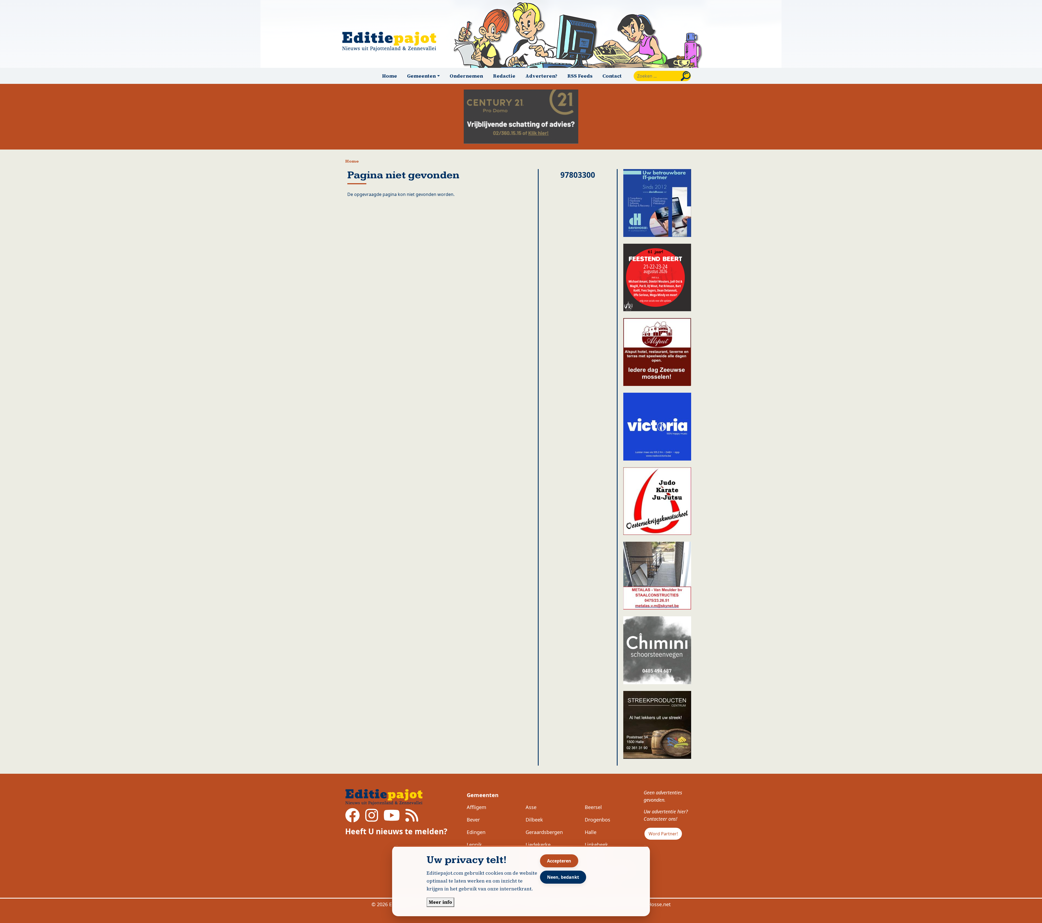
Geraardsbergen (544, 832)
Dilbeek (534, 819)
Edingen (476, 832)
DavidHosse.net (653, 904)
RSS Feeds (580, 75)
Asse (531, 807)
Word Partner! (663, 834)
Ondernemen (466, 75)
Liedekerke (538, 844)
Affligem (476, 807)
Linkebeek (596, 844)
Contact (612, 75)
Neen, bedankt (563, 877)
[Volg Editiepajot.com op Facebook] (352, 819)
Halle (590, 832)
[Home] (391, 41)
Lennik (474, 844)
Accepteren (559, 861)
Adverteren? (541, 75)
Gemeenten (482, 795)
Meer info (440, 902)
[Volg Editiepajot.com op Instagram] (371, 819)
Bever (473, 819)
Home (389, 75)
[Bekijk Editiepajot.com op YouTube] (391, 819)
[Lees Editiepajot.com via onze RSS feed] (411, 819)
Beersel (593, 807)
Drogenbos (597, 819)
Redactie (504, 75)
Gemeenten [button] (421, 75)
